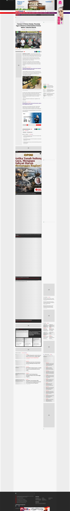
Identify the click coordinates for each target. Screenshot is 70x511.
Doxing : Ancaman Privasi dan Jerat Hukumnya (18, 344)
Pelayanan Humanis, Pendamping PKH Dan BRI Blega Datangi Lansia (33, 363)
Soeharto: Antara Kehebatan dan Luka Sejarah (27, 278)
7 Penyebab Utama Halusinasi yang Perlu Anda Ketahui (28, 344)
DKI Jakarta (24, 132)
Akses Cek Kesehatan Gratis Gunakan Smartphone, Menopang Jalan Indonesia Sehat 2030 (35, 333)
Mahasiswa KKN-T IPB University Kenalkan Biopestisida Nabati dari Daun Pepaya (49, 384)
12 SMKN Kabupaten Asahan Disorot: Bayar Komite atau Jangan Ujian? (33, 356)
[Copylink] (40, 51)
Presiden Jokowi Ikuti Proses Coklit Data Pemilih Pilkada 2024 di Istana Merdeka (32, 142)
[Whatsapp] (39, 503)
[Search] (27, 11)
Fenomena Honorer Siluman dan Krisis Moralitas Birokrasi (23, 320)
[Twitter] (36, 51)
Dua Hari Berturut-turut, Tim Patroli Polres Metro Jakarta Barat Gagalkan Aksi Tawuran (32, 104)
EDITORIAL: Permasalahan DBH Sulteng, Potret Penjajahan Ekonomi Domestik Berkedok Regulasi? (33, 382)
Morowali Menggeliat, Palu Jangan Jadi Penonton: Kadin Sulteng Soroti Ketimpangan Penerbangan (50, 380)
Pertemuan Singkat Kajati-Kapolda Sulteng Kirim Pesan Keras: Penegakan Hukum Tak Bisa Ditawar (48, 302)
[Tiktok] (45, 503)
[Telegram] (39, 51)
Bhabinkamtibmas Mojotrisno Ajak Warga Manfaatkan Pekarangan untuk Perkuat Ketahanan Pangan (48, 306)
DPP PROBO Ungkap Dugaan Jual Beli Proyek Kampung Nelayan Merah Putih (33, 370)
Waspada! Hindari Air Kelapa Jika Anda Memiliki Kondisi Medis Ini (36, 344)
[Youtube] (43, 503)
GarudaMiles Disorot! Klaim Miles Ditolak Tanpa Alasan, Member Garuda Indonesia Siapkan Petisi (50, 372)
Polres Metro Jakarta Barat (30, 132)
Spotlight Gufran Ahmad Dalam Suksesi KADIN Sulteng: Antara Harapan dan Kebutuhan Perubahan (28, 235)
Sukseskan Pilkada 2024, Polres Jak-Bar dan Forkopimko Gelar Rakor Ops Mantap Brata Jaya (32, 69)
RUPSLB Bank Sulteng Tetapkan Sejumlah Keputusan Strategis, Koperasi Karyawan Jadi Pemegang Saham (52, 339)
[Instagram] (42, 503)
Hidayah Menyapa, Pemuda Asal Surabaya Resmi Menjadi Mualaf (50, 396)
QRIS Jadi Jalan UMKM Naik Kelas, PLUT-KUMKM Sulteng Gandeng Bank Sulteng (51, 330)
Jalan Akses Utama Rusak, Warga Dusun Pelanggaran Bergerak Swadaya (50, 392)
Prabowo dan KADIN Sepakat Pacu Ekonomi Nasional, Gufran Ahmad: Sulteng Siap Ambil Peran (49, 368)
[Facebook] (35, 51)
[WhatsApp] (38, 51)
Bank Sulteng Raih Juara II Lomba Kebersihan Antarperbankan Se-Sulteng (46, 338)
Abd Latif (23, 29)
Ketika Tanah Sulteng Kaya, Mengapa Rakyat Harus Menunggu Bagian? (25, 193)
